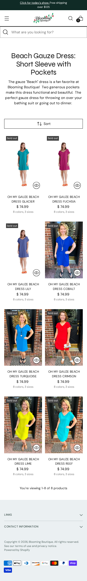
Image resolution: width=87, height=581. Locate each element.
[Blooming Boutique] (43, 18)
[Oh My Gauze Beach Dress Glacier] (23, 162)
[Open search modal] (70, 18)
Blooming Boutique (41, 542)
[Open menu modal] (6, 18)
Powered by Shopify (17, 550)
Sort (47, 123)
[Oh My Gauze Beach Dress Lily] (23, 250)
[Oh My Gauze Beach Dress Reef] (64, 425)
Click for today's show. (35, 3)
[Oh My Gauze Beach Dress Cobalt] (64, 250)
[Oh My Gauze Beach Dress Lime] (23, 425)
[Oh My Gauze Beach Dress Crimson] (64, 337)
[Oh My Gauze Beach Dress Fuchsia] (64, 162)
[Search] (5, 32)
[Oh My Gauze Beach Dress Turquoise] (23, 337)
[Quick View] (36, 185)
